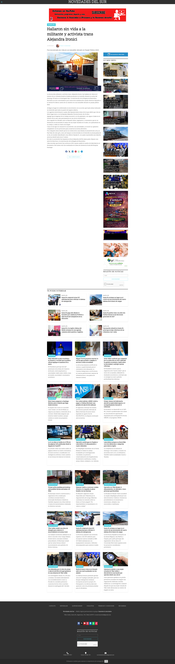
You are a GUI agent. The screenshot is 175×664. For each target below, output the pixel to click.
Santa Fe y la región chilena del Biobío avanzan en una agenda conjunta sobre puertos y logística (72, 330)
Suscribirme (116, 279)
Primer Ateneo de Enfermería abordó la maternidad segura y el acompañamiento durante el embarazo (114, 404)
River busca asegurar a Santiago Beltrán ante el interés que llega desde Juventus (58, 403)
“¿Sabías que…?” (54, 439)
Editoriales (64, 606)
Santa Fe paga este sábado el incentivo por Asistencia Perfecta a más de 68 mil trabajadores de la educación (72, 316)
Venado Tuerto (110, 484)
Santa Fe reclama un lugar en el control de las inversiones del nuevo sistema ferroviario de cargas (114, 299)
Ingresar (123, 606)
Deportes (52, 398)
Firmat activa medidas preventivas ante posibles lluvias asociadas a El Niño (59, 489)
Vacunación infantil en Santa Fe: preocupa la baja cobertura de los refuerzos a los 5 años (113, 330)
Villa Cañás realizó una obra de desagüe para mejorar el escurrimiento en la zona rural (58, 530)
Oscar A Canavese (65, 46)
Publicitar (90, 606)
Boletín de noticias (113, 271)
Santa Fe (51, 25)
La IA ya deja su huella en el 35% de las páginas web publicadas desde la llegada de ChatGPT (59, 444)
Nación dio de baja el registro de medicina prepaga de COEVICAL (110, 73)
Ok (106, 661)
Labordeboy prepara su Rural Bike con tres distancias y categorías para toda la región (115, 444)
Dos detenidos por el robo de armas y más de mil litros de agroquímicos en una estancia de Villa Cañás (59, 571)
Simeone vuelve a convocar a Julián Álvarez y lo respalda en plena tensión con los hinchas (87, 489)
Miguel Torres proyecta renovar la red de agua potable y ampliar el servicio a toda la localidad (87, 360)
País (78, 398)
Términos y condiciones (106, 606)
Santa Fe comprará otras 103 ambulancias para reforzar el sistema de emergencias (73, 299)
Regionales (81, 355)
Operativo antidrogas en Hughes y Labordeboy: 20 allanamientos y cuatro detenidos (87, 444)
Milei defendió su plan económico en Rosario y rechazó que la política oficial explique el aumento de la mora (59, 361)
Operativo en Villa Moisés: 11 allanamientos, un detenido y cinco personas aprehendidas (115, 489)
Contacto (52, 606)
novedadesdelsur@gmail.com (105, 655)
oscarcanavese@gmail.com (103, 615)
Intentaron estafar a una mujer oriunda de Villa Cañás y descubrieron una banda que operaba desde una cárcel (114, 572)
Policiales (108, 566)
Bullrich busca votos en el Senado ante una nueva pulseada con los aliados (86, 571)
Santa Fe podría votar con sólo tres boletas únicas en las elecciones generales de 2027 (114, 315)
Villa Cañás (53, 525)
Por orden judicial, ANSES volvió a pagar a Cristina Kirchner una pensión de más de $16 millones (87, 403)
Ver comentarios (74, 157)
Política (52, 355)
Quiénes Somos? (77, 606)
